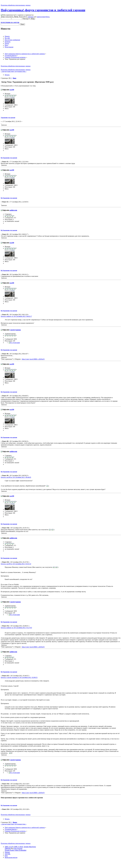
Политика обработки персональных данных (16, 5)
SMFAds (8, 848)
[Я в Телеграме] (14, 342)
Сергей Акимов (15, 330)
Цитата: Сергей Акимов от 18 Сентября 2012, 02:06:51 (19, 677)
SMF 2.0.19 (9, 847)
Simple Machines (30, 847)
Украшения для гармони (8, 117)
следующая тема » (20, 71)
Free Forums (17, 848)
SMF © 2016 (18, 847)
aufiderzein (13, 210)
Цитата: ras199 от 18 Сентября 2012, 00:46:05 (16, 477)
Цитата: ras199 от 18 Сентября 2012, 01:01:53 (16, 564)
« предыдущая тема (7, 71)
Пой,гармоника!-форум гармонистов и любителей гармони (43, 10)
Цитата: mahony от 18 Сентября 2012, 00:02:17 (16, 316)
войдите (31, 17)
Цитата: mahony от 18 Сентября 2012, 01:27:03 (16, 627)
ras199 (12, 90)
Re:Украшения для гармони (9, 157)
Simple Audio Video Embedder (15, 850)
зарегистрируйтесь (43, 17)
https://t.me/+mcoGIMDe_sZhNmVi (33, 359)
